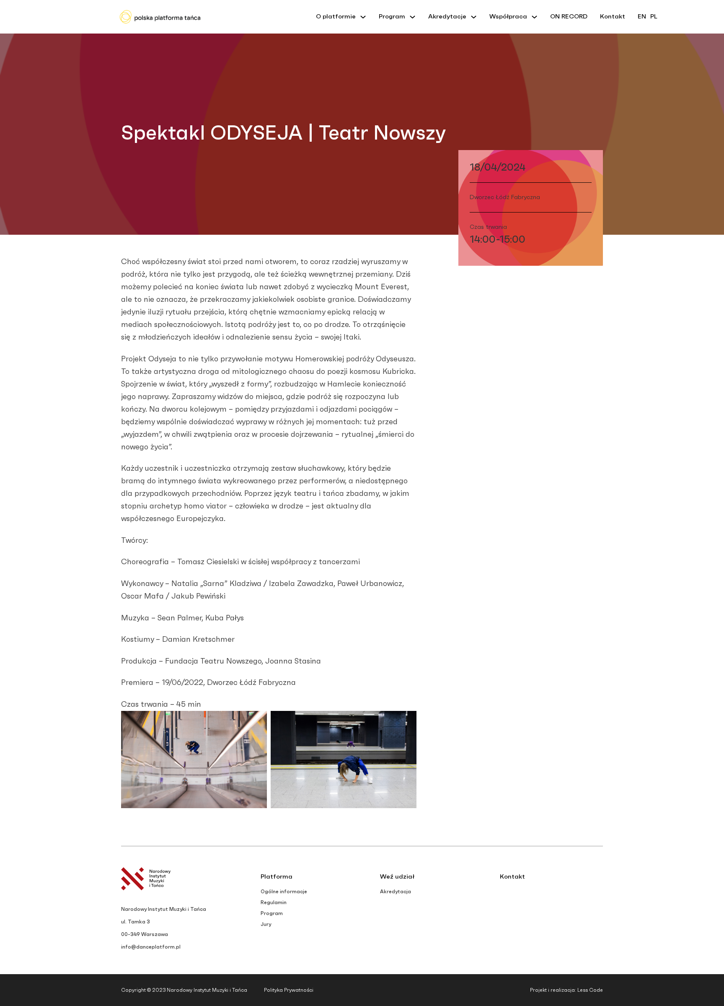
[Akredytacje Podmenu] (474, 17)
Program (392, 16)
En (642, 16)
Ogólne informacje (284, 891)
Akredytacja (395, 891)
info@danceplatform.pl (151, 946)
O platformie (336, 16)
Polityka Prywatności (288, 990)
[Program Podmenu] (412, 17)
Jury (266, 924)
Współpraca (508, 16)
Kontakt (612, 16)
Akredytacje (447, 16)
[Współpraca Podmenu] (534, 17)
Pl (653, 16)
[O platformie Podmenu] (363, 17)
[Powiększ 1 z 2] (256, 722)
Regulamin (274, 902)
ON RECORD (568, 16)
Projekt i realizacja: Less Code (566, 990)
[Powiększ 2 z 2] (405, 722)
